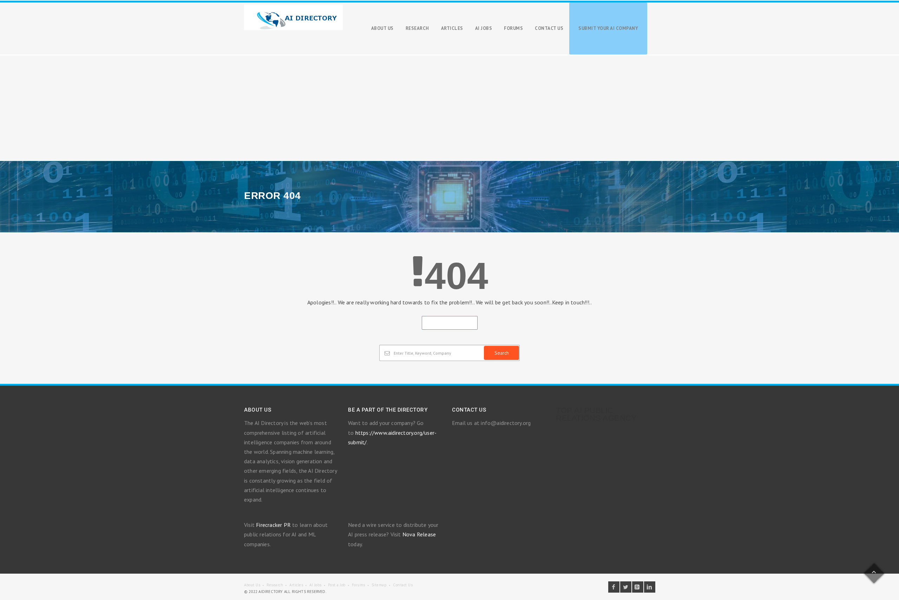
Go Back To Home (449, 323)
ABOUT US (382, 28)
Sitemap (379, 584)
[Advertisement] (449, 108)
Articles (296, 584)
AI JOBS (483, 28)
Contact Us (403, 584)
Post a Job (337, 584)
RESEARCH (417, 28)
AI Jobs (315, 584)
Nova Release (419, 534)
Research (275, 584)
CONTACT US (549, 28)
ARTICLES (452, 28)
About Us (252, 584)
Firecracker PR (273, 524)
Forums (358, 584)
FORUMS (513, 28)
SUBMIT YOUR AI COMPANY (608, 28)
